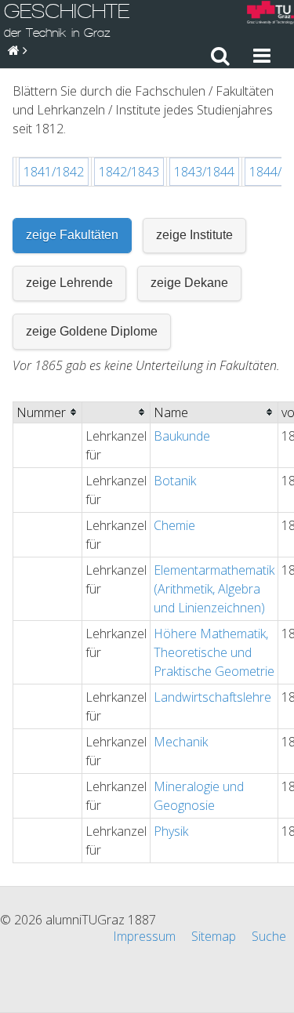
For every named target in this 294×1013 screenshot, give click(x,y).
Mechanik (181, 741)
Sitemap (213, 936)
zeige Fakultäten (72, 234)
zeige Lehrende (69, 282)
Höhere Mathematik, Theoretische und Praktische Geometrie (214, 652)
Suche (269, 936)
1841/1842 (54, 171)
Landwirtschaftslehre (212, 697)
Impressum (144, 936)
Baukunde (182, 436)
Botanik (175, 480)
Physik (171, 831)
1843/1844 (204, 171)
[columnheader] (47, 412)
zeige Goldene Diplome (92, 331)
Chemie (174, 525)
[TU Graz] (270, 14)
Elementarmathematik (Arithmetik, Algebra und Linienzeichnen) (214, 588)
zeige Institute (194, 234)
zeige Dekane (189, 282)
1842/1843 (129, 171)
